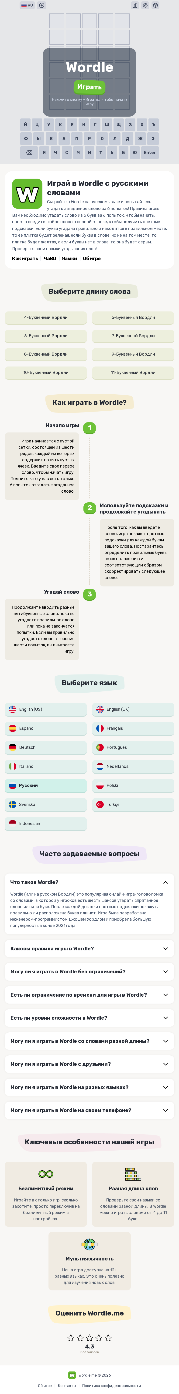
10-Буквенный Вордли (46, 372)
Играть (89, 87)
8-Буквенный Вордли (46, 354)
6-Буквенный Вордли (46, 335)
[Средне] (89, 1337)
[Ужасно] (71, 1337)
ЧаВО (50, 258)
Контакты (67, 1386)
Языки (69, 258)
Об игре (92, 258)
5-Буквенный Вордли (133, 317)
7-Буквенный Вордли (133, 335)
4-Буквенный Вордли (46, 317)
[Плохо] (80, 1337)
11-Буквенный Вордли (133, 372)
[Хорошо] (98, 1337)
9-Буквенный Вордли (133, 354)
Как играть (25, 258)
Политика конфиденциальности (111, 1386)
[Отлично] (108, 1337)
